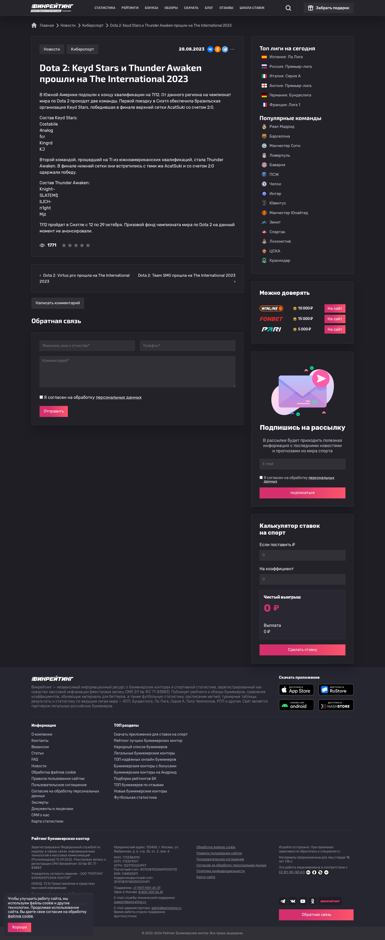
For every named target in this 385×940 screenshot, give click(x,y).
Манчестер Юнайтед (289, 212)
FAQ (34, 759)
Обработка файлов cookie (53, 772)
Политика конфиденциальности (220, 871)
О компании (41, 734)
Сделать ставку (302, 649)
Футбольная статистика (135, 797)
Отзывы (226, 8)
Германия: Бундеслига (288, 95)
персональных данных (119, 397)
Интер (275, 193)
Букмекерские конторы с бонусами (145, 766)
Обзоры (171, 8)
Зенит (275, 222)
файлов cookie (20, 916)
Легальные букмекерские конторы (144, 753)
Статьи (37, 753)
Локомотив (280, 241)
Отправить (54, 411)
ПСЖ (274, 174)
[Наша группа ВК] (293, 901)
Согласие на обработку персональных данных (65, 793)
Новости (52, 49)
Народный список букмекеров (140, 747)
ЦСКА (275, 251)
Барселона (280, 136)
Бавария (277, 164)
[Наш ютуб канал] (303, 901)
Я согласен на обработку (93, 397)
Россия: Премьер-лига (288, 66)
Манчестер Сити (285, 145)
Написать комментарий (58, 303)
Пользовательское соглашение (59, 785)
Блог (209, 8)
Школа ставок (252, 8)
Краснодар (280, 260)
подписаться (302, 492)
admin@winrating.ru (166, 908)
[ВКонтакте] (210, 49)
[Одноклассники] (217, 49)
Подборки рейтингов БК (135, 778)
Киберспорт (82, 49)
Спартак (277, 232)
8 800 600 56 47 (151, 892)
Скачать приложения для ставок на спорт (151, 734)
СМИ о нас (40, 815)
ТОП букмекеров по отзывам (139, 785)
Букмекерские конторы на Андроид (145, 772)
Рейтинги (130, 8)
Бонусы (151, 8)
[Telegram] (225, 49)
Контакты (39, 740)
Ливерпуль (280, 155)
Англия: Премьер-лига (288, 85)
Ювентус (278, 203)
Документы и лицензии (52, 809)
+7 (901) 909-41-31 (146, 888)
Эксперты (39, 802)
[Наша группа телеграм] (283, 901)
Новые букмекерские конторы (140, 791)
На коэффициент (277, 568)
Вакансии (40, 747)
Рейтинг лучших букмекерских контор (148, 740)
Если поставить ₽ (277, 544)
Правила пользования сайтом (58, 778)
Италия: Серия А (282, 76)
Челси (275, 184)
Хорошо (19, 927)
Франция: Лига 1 (282, 104)
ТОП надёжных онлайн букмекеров (145, 759)
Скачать (191, 8)
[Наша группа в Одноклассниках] (313, 901)
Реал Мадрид (282, 126)
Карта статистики (47, 821)
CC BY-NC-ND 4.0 (292, 872)
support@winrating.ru (130, 902)
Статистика (105, 8)
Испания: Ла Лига (286, 57)
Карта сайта (205, 877)
